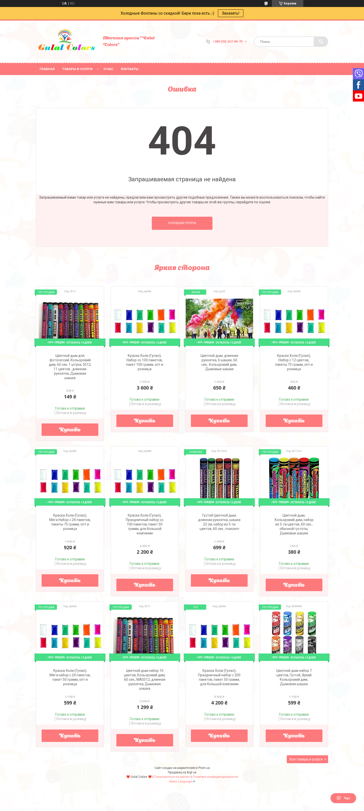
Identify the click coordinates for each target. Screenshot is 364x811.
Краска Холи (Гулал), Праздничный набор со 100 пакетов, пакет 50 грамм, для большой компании (144, 524)
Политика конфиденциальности (215, 777)
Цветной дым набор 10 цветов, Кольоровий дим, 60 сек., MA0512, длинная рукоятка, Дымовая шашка (144, 679)
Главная (47, 69)
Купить (70, 430)
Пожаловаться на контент (172, 777)
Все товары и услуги (306, 759)
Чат (347, 798)
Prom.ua (204, 768)
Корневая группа (182, 223)
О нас (108, 69)
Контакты (129, 69)
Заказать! (230, 13)
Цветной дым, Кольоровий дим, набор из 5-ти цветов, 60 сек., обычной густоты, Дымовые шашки (294, 524)
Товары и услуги (77, 69)
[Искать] (321, 41)
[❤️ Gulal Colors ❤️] (67, 41)
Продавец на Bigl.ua (182, 772)
